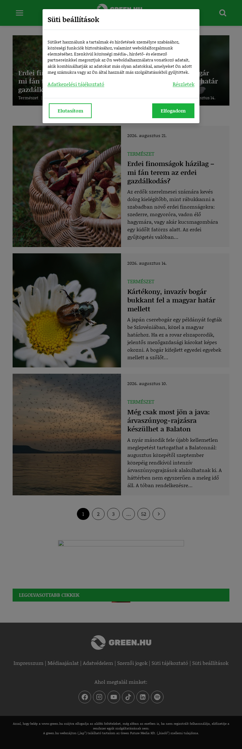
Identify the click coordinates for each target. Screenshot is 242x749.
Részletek (183, 84)
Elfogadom (173, 110)
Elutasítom (70, 110)
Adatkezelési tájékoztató (76, 84)
